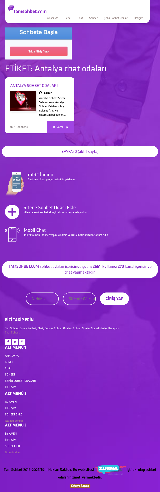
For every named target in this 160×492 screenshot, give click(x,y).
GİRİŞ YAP (114, 298)
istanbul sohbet (14, 421)
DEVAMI (60, 127)
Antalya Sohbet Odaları (34, 85)
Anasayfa (52, 18)
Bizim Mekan (12, 452)
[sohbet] (110, 469)
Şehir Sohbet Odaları (116, 18)
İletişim (138, 18)
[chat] (80, 485)
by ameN (11, 402)
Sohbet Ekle (13, 414)
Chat (80, 18)
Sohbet (93, 18)
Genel (68, 18)
